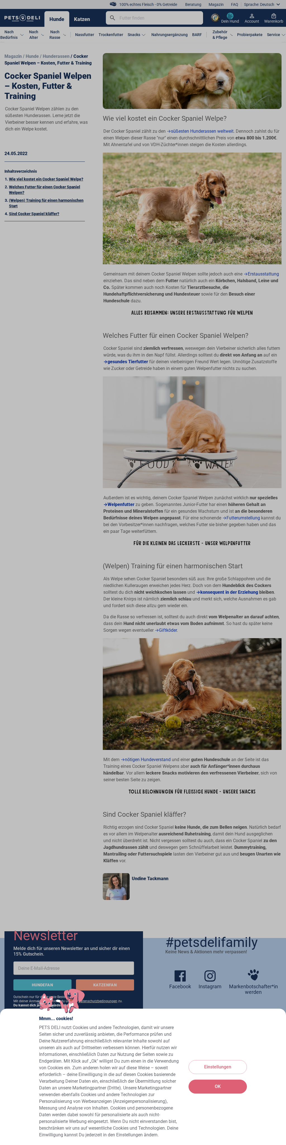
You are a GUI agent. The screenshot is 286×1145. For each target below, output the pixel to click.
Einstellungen (217, 1067)
